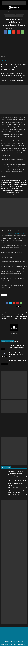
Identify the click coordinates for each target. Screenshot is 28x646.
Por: (2, 60)
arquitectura (10, 295)
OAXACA (21, 15)
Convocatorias (8, 641)
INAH (16, 295)
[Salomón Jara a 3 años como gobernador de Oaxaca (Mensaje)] (5, 354)
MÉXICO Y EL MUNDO (9, 15)
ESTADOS (16, 15)
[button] (26, 7)
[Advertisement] (14, 3)
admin (9, 476)
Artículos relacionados (7, 341)
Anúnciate (20, 641)
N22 (5, 60)
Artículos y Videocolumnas (19, 640)
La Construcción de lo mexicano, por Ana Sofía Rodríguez (7, 316)
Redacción (7, 28)
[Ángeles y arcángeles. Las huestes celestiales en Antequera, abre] (4, 474)
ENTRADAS (6, 14)
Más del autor (17, 341)
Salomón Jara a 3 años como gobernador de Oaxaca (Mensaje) (18, 354)
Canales (15, 641)
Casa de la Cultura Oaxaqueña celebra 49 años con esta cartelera (21, 316)
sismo (2, 297)
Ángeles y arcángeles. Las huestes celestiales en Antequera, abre (16, 473)
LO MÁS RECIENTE (19, 14)
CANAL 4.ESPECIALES (3, 363)
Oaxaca (20, 295)
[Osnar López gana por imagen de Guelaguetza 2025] (5, 362)
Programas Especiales (7, 640)
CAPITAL (3, 349)
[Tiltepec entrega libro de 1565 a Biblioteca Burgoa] (5, 347)
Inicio (2, 11)
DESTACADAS (3, 356)
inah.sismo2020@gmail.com (16, 233)
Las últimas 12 (12, 14)
